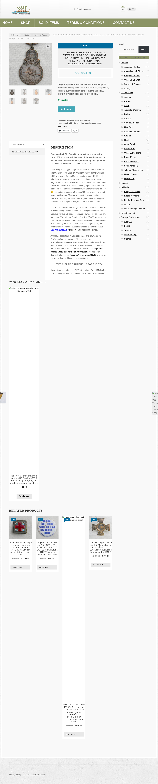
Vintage (127, 88)
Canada (127, 118)
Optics (127, 204)
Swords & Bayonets (133, 84)
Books (127, 226)
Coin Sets (128, 127)
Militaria (26, 35)
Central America (131, 123)
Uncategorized (128, 213)
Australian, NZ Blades (134, 71)
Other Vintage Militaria (134, 209)
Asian (126, 105)
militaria (72, 123)
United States (130, 174)
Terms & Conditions (86, 23)
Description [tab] (18, 145)
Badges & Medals (40, 35)
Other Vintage (130, 234)
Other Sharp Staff (132, 80)
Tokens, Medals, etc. (133, 170)
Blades (124, 63)
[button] (48, 46)
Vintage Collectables (130, 217)
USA (99, 123)
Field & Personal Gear (134, 200)
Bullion (127, 114)
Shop (25, 23)
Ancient (127, 101)
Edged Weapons (131, 196)
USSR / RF (129, 178)
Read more (24, 496)
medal (65, 123)
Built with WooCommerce (34, 774)
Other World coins (132, 153)
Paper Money (130, 157)
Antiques (128, 221)
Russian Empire (131, 161)
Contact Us (124, 23)
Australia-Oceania (132, 110)
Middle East (129, 148)
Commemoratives (132, 131)
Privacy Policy (15, 774)
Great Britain (130, 144)
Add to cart (66, 109)
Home (15, 35)
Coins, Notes (127, 93)
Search (121, 44)
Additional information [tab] (25, 152)
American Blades (132, 67)
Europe (127, 136)
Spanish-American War (86, 123)
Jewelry (127, 230)
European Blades (132, 75)
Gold (126, 140)
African (127, 97)
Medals (87, 120)
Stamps (127, 239)
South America (131, 166)
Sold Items (49, 23)
